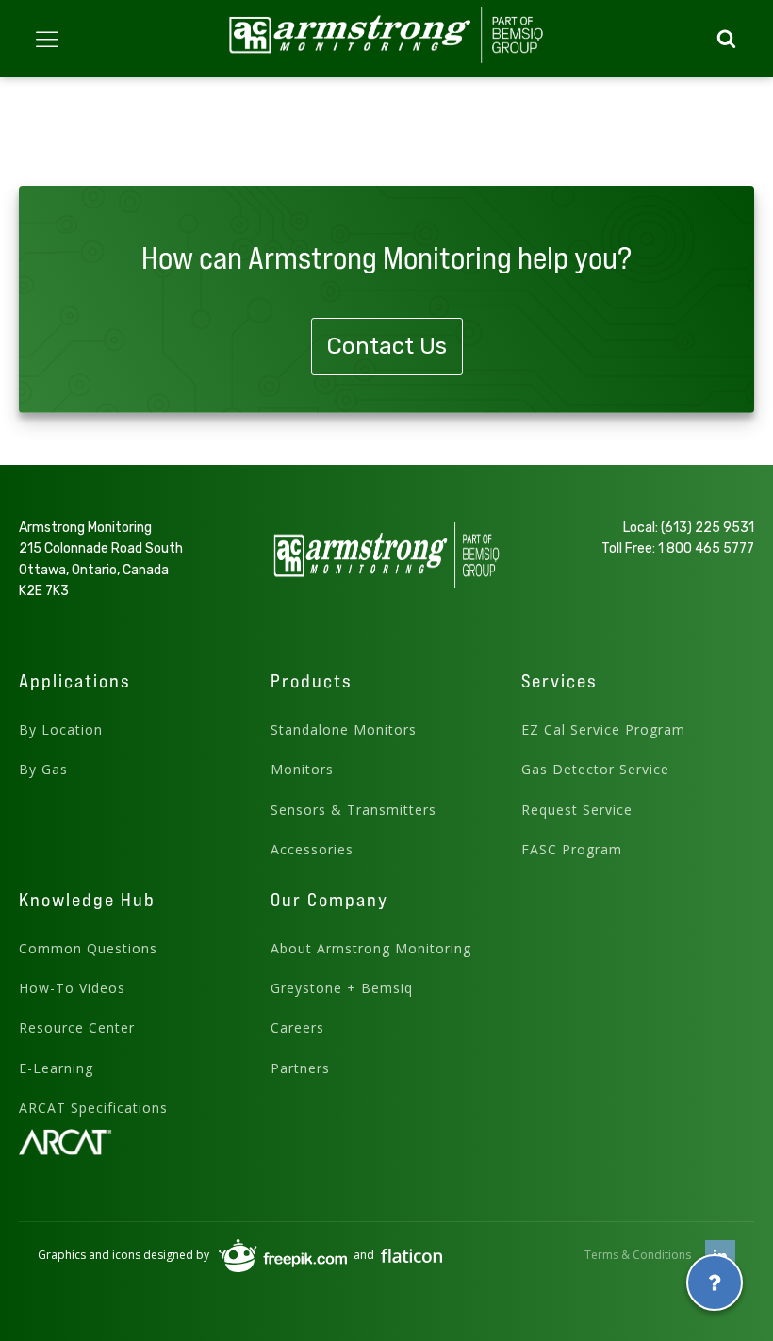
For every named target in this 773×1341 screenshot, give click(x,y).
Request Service (577, 810)
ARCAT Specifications (93, 1108)
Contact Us (387, 346)
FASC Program (571, 849)
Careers (297, 1027)
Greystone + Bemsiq (342, 988)
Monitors (302, 769)
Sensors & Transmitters (353, 810)
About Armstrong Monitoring (371, 948)
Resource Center (77, 1027)
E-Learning (56, 1068)
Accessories (312, 849)
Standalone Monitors (344, 729)
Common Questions (88, 948)
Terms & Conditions (637, 1255)
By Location (61, 729)
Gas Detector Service (595, 769)
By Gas (43, 769)
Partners (300, 1068)
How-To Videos (72, 988)
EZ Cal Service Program (603, 729)
